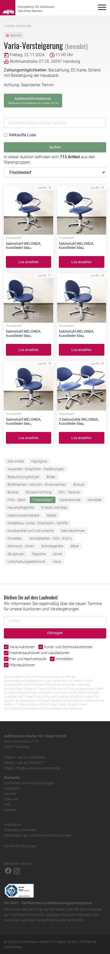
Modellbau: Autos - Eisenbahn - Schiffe (37, 523)
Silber (74, 546)
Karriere (10, 794)
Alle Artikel (15, 461)
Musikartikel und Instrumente (30, 531)
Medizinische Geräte (23, 515)
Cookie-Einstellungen (20, 846)
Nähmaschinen (73, 531)
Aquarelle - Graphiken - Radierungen (35, 469)
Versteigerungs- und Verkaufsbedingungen (38, 835)
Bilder (51, 477)
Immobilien (64, 659)
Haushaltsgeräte (20, 507)
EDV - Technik (69, 492)
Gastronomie (70, 500)
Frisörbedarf (42, 500)
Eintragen (55, 633)
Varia (57, 562)
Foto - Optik (16, 500)
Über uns (11, 799)
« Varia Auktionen (17, 26)
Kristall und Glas (54, 507)
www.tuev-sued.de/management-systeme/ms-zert (44, 920)
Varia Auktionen (22, 647)
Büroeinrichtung (38, 492)
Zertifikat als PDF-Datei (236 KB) (53, 909)
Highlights (39, 461)
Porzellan (14, 538)
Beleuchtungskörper (23, 477)
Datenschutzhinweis (20, 830)
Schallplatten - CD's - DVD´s (50, 538)
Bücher (13, 492)
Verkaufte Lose (22, 134)
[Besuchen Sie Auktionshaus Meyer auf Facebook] (8, 870)
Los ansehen (28, 262)
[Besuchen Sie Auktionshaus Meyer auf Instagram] (17, 870)
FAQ (7, 804)
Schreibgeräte (52, 546)
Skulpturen (16, 554)
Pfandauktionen (22, 665)
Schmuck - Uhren (20, 546)
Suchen (55, 147)
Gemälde (94, 500)
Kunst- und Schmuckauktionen (68, 647)
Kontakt (10, 810)
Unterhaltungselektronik (26, 562)
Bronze (78, 484)
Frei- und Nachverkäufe (27, 659)
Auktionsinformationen (33, 100)
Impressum (13, 825)
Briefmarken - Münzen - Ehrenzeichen (36, 484)
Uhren (57, 554)
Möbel (51, 515)
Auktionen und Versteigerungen (29, 783)
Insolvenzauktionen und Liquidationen (39, 653)
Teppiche (39, 554)
